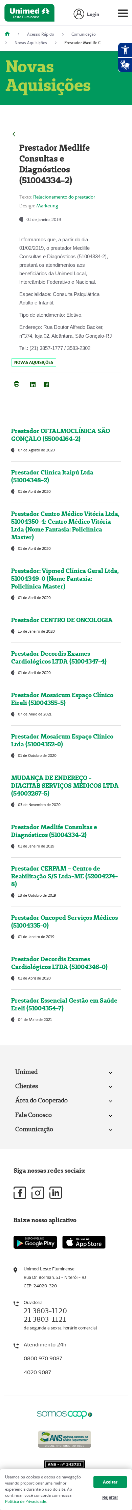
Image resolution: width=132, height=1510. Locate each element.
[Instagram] (37, 1193)
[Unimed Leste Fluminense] (10, 34)
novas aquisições (33, 362)
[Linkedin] (55, 1193)
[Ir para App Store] (84, 1242)
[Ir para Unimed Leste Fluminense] (29, 14)
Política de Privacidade (25, 1501)
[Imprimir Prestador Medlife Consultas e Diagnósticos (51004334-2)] (16, 383)
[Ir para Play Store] (35, 1242)
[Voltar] (14, 133)
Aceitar (110, 1482)
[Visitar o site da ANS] (64, 1438)
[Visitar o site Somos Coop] (64, 1413)
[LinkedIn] (32, 383)
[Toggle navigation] (123, 15)
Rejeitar (110, 1497)
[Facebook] (46, 383)
